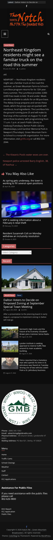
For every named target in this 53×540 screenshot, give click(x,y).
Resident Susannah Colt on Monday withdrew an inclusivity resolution (22, 235)
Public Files (6, 514)
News (19, 295)
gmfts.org (25, 138)
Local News (9, 45)
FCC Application (8, 511)
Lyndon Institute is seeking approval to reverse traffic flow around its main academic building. (33, 347)
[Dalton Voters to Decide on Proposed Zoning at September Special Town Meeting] (26, 267)
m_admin (22, 69)
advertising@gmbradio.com (20, 433)
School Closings (8, 463)
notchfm (24, 310)
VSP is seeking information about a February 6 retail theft (22, 221)
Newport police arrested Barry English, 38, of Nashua (25, 162)
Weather (5, 467)
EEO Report (6, 509)
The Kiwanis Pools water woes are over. (26, 154)
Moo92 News (9, 295)
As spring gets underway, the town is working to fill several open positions (23, 182)
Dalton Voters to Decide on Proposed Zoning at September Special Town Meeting (23, 303)
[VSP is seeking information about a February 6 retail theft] (26, 192)
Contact (5, 475)
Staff (3, 471)
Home (4, 454)
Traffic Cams (7, 458)
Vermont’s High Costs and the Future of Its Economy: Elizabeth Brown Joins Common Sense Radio (34, 331)
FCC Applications (9, 479)
